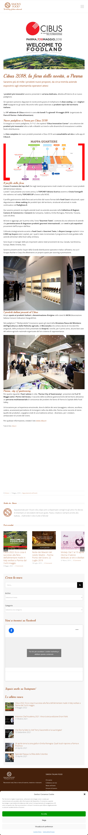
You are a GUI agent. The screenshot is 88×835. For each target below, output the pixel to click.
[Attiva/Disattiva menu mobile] (83, 6)
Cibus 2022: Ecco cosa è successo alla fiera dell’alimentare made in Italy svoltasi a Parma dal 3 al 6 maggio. (14, 558)
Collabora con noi (51, 783)
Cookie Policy (37, 832)
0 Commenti (19, 566)
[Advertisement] (44, 456)
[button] (84, 794)
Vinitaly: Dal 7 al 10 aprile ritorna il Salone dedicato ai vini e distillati (72, 555)
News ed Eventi (50, 786)
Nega (44, 820)
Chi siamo (49, 780)
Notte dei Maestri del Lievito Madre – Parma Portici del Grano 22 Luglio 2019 (42, 556)
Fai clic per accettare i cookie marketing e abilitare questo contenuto (44, 653)
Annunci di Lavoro (51, 788)
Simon (7, 493)
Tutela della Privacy (49, 832)
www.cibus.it (41, 421)
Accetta (44, 814)
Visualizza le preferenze (44, 827)
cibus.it (14, 426)
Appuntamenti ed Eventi (29, 493)
